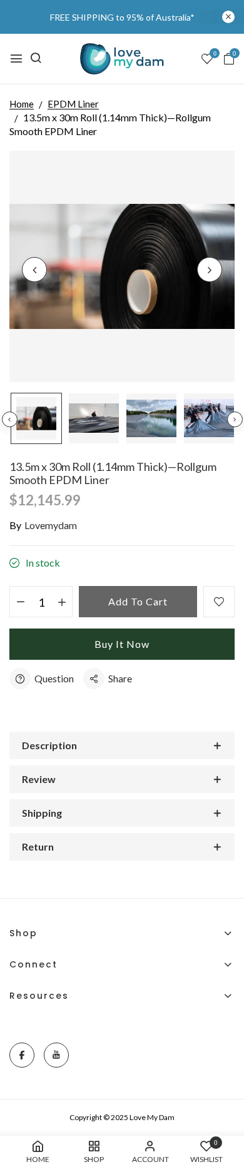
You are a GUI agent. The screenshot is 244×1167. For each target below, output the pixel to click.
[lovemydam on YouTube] (56, 1055)
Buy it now (122, 644)
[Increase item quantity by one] (61, 602)
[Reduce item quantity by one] (20, 602)
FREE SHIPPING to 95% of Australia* (122, 17)
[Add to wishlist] (219, 601)
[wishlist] (207, 59)
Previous (10, 419)
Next (235, 419)
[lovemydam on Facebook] (21, 1055)
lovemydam (50, 525)
